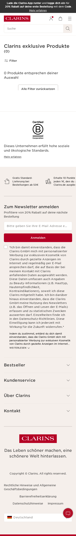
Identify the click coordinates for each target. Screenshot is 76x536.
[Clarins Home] (17, 18)
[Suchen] (68, 28)
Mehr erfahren (12, 156)
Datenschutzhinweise (28, 517)
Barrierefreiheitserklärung (38, 510)
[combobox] (38, 531)
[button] (68, 513)
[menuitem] (51, 18)
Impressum (55, 517)
